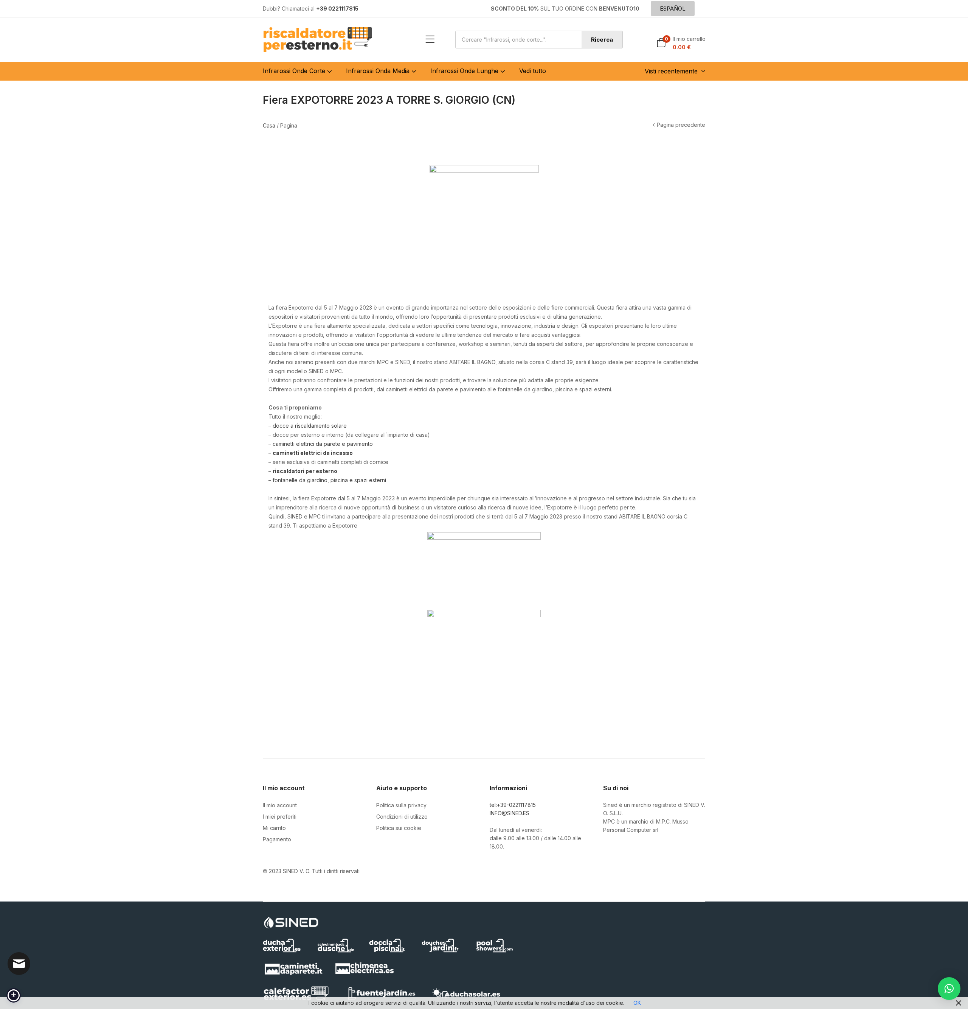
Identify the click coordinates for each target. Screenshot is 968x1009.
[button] (681, 43)
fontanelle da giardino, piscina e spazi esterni (329, 480)
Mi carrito (274, 828)
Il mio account (280, 805)
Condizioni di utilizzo (402, 816)
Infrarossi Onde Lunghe (465, 71)
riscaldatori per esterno (305, 471)
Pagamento (277, 839)
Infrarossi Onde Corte (295, 71)
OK (637, 1003)
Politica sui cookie (398, 828)
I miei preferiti (279, 816)
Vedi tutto (532, 71)
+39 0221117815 (337, 8)
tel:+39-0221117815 (513, 805)
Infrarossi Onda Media (378, 71)
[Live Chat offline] (19, 963)
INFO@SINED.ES (509, 813)
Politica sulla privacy (401, 805)
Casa (269, 125)
